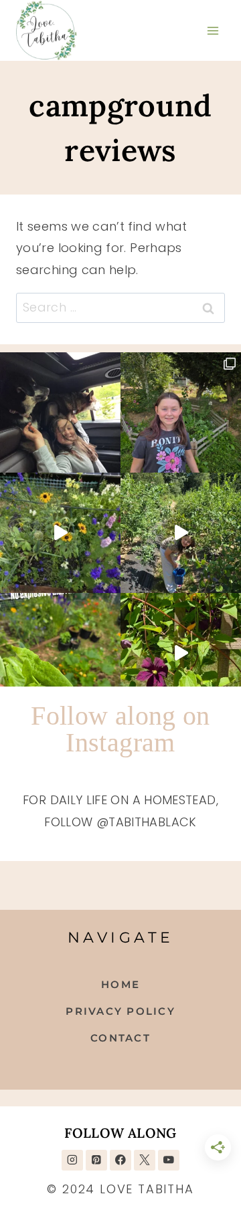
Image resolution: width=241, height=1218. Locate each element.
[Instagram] (72, 1160)
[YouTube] (168, 1160)
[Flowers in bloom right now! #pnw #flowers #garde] (180, 653)
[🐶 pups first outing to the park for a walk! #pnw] (60, 412)
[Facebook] (120, 1160)
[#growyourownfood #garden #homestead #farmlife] (60, 653)
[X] (144, 1160)
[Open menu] (212, 30)
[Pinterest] (96, 1160)
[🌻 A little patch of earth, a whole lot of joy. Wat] (60, 533)
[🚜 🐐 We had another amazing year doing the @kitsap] (180, 412)
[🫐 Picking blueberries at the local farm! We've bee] (180, 533)
